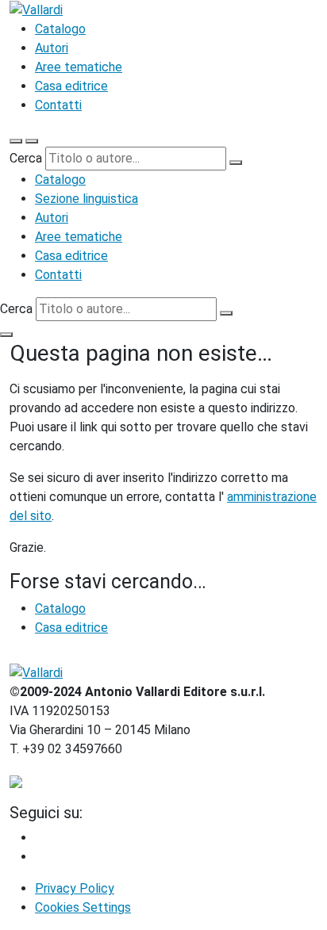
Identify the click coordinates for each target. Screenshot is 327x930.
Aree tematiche (78, 67)
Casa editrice (71, 86)
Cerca (26, 158)
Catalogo (60, 28)
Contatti (58, 105)
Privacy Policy (74, 888)
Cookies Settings (83, 907)
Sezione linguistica (86, 198)
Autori (51, 47)
